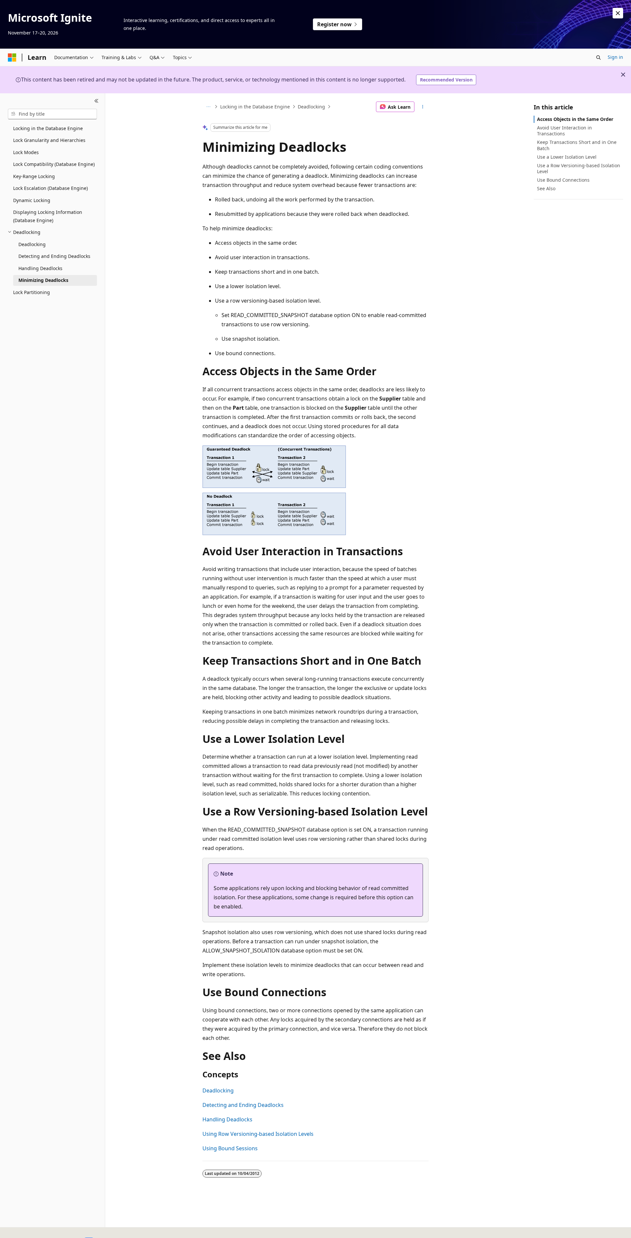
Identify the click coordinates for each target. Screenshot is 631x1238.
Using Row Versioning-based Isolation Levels (258, 1133)
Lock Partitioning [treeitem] (31, 292)
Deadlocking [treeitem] (32, 244)
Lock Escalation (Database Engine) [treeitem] (50, 188)
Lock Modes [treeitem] (26, 152)
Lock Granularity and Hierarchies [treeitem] (49, 140)
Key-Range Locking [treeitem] (34, 176)
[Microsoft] (12, 57)
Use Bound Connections (563, 180)
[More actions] (423, 107)
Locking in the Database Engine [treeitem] (48, 128)
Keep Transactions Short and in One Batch (577, 145)
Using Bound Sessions (230, 1148)
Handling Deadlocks (227, 1119)
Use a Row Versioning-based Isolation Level (578, 168)
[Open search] (598, 57)
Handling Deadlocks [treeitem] (40, 268)
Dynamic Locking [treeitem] (31, 200)
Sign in (615, 57)
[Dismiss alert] (618, 13)
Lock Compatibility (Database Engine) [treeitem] (54, 164)
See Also (546, 188)
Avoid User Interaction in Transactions (564, 131)
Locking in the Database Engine (255, 106)
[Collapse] (96, 101)
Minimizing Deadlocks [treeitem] (43, 280)
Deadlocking (311, 106)
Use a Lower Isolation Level (566, 157)
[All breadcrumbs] (208, 107)
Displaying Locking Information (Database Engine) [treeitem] (47, 216)
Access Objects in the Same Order (575, 119)
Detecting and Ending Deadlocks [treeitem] (54, 256)
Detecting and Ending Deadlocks (243, 1105)
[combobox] (52, 114)
